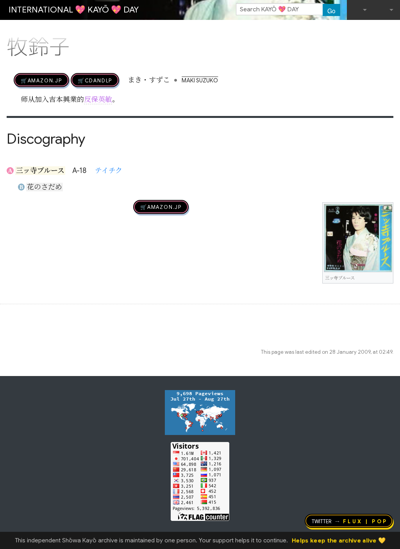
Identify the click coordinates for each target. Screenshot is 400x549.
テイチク (108, 170)
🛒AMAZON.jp (41, 80)
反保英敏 (98, 99)
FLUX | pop (365, 521)
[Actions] (390, 30)
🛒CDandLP (95, 80)
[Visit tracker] (200, 412)
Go (331, 10)
